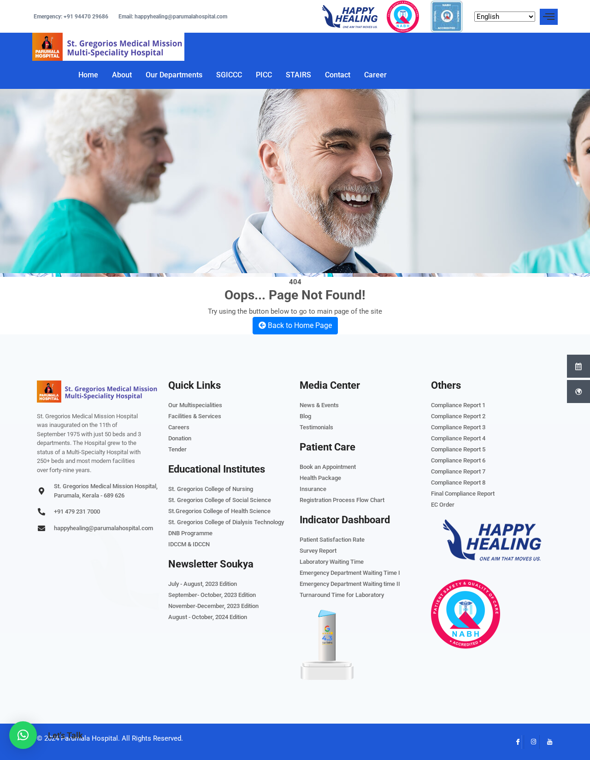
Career (375, 74)
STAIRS (298, 74)
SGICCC (229, 74)
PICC (264, 74)
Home (88, 74)
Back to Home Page (299, 325)
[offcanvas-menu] (549, 17)
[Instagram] (530, 742)
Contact (337, 74)
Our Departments (174, 74)
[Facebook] (515, 742)
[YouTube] (546, 742)
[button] (23, 735)
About (122, 74)
